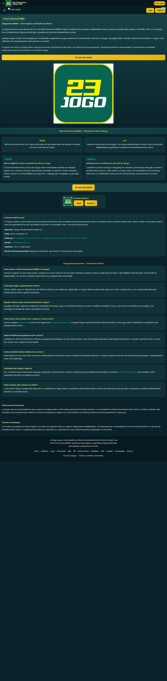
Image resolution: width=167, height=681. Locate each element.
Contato (109, 451)
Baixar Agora (159, 3)
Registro (161, 9)
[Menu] (4, 10)
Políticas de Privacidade (128, 372)
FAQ (102, 451)
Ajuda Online (23, 322)
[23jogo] (68, 201)
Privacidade (120, 451)
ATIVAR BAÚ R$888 (83, 57)
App (69, 451)
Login (150, 10)
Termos (130, 451)
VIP (74, 451)
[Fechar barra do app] (3, 3)
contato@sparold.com (20, 242)
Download (61, 451)
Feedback (95, 451)
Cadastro (44, 451)
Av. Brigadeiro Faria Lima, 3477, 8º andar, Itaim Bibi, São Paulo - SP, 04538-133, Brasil (50, 238)
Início (36, 451)
